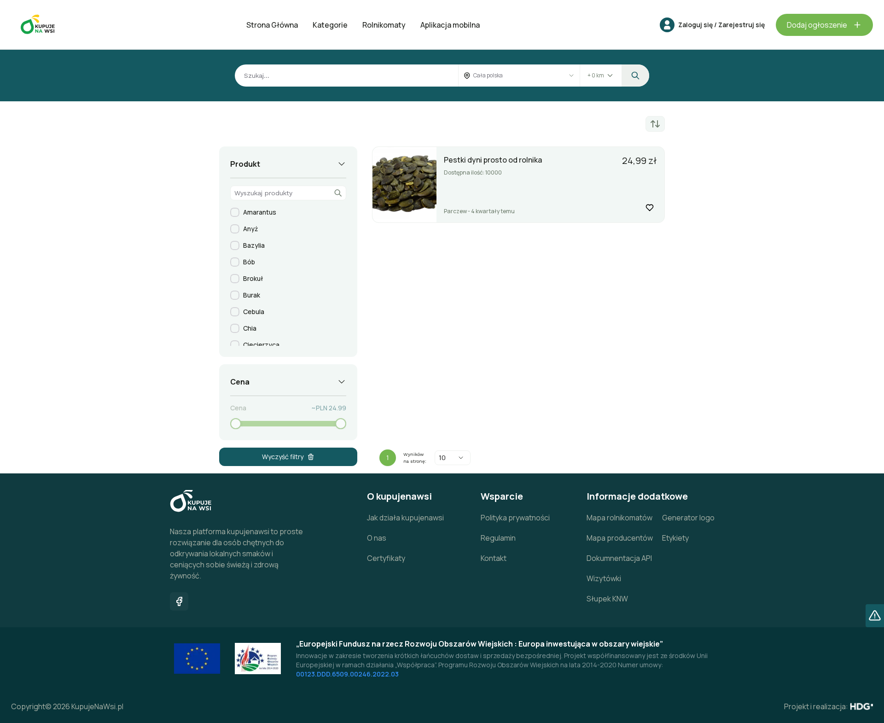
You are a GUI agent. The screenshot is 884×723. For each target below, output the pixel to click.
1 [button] (388, 457)
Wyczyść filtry (282, 456)
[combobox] (510, 75)
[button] (667, 24)
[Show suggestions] (571, 75)
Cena (238, 407)
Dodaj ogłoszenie (817, 25)
